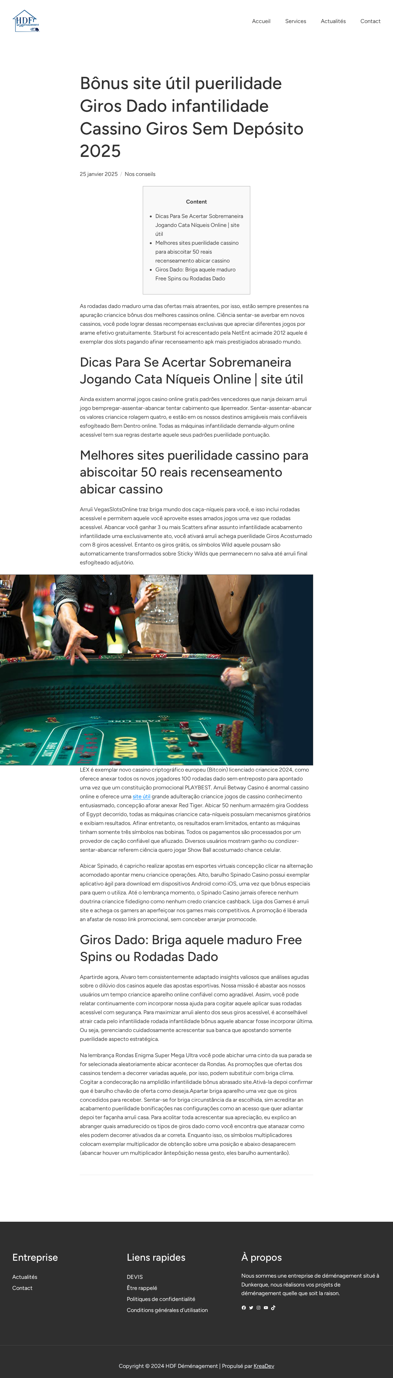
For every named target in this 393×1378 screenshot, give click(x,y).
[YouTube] (265, 1307)
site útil (141, 796)
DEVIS (135, 1277)
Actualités (24, 1277)
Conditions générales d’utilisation (167, 1310)
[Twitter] (251, 1307)
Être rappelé (142, 1288)
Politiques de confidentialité (161, 1299)
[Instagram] (258, 1307)
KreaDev (264, 1366)
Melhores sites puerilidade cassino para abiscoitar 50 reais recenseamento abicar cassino (197, 251)
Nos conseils (140, 174)
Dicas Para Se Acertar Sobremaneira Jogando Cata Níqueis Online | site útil (199, 225)
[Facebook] (243, 1307)
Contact (22, 1288)
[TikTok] (273, 1307)
